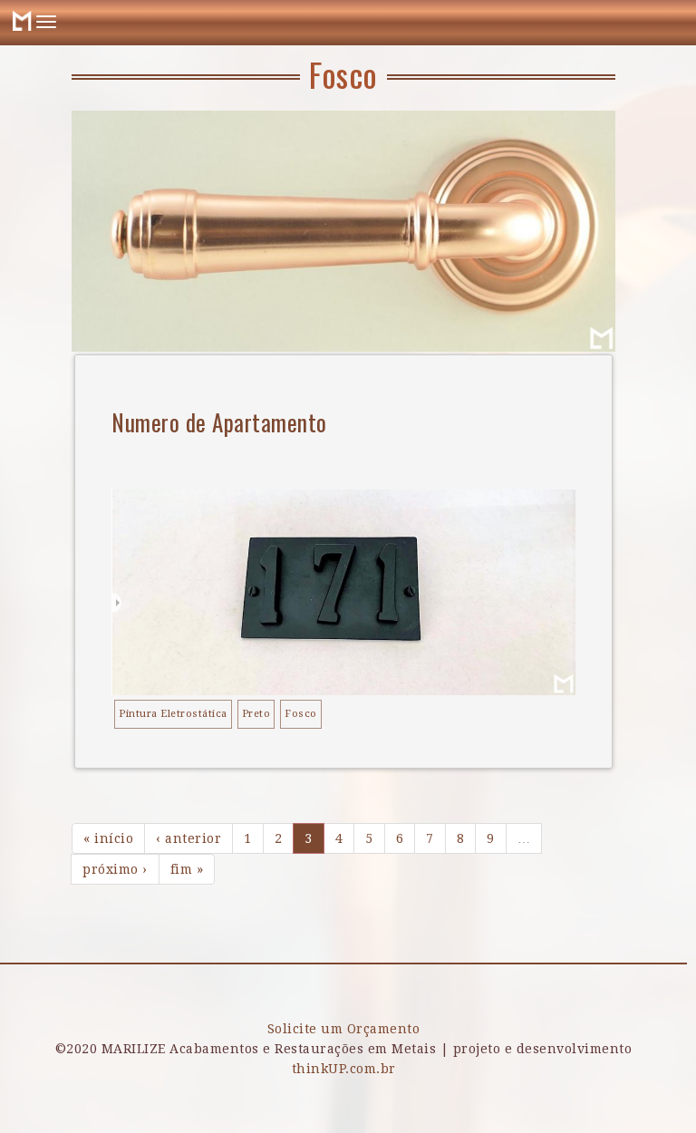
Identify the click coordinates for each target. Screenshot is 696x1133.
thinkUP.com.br (344, 1068)
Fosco (301, 714)
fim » (187, 869)
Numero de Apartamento (219, 422)
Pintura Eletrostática (173, 714)
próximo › (115, 869)
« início (108, 838)
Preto (256, 714)
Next (574, 311)
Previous (103, 311)
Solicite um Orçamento (343, 1029)
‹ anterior (188, 838)
